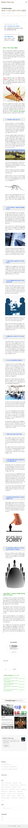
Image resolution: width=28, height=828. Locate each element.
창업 (3, 787)
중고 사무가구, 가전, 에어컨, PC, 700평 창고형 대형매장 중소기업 (9, 39)
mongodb (20, 791)
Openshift (15, 783)
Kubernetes (4, 791)
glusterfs (4, 793)
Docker (3, 795)
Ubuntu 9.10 (22, 798)
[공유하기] (8, 669)
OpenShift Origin (15, 785)
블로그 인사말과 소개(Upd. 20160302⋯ (9, 769)
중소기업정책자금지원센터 (12, 26)
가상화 (9, 795)
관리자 (19, 826)
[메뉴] (26, 2)
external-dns (5, 789)
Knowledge (10, 675)
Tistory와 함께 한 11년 (6, 764)
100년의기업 (14, 798)
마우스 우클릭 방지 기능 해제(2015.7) (9, 766)
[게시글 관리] (9, 669)
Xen (15, 793)
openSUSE (12, 789)
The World (5, 675)
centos (10, 793)
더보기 (2, 800)
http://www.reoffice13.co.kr (10, 34)
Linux (20, 787)
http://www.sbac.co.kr (9, 24)
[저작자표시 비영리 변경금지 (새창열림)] (19, 669)
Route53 (8, 787)
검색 (25, 808)
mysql (18, 789)
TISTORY (14, 826)
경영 (3, 783)
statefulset (8, 783)
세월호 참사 (24, 789)
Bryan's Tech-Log (7, 2)
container (14, 787)
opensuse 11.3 (12, 791)
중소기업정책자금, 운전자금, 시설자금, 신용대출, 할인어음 (13, 28)
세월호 (19, 795)
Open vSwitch (5, 785)
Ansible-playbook (6, 798)
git (20, 783)
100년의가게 (23, 785)
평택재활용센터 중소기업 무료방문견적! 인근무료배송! (9, 36)
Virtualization (21, 793)
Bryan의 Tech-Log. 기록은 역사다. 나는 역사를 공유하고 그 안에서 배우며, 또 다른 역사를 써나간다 (11, 741)
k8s (23, 795)
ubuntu (14, 795)
